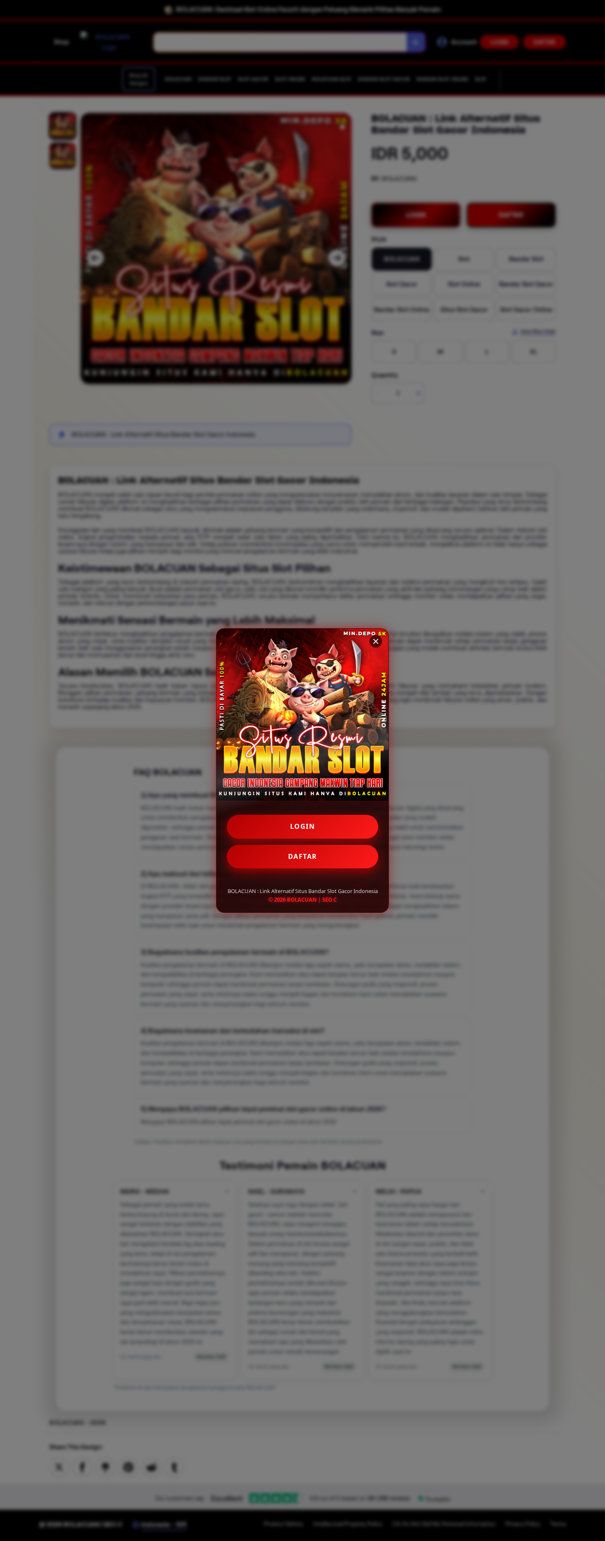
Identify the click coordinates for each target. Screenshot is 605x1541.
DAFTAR (302, 856)
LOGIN (302, 826)
